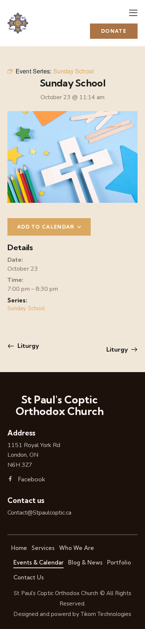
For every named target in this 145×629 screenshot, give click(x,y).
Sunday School (26, 308)
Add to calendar (46, 227)
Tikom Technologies (106, 614)
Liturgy (27, 345)
